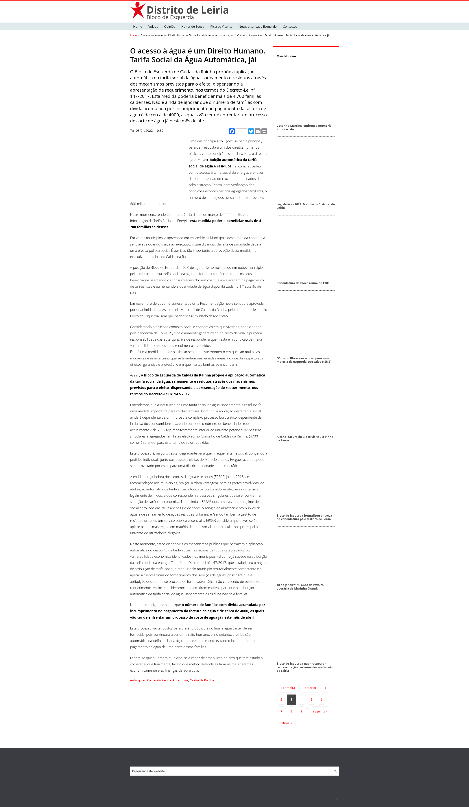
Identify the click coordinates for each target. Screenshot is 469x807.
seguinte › (320, 711)
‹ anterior (309, 688)
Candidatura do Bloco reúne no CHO (303, 283)
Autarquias (137, 680)
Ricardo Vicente (221, 26)
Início (133, 35)
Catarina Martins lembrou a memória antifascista (304, 127)
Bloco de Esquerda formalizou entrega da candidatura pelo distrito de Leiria (304, 517)
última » (286, 723)
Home (137, 26)
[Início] (138, 10)
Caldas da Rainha (159, 680)
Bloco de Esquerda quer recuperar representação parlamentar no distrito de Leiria (305, 667)
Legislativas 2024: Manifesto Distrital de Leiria (306, 206)
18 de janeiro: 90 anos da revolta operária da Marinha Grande (300, 586)
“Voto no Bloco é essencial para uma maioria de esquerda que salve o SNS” (304, 360)
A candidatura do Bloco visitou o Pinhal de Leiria (305, 438)
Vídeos (153, 26)
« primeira (287, 688)
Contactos (290, 26)
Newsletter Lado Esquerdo (258, 26)
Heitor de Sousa (192, 26)
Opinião (169, 26)
